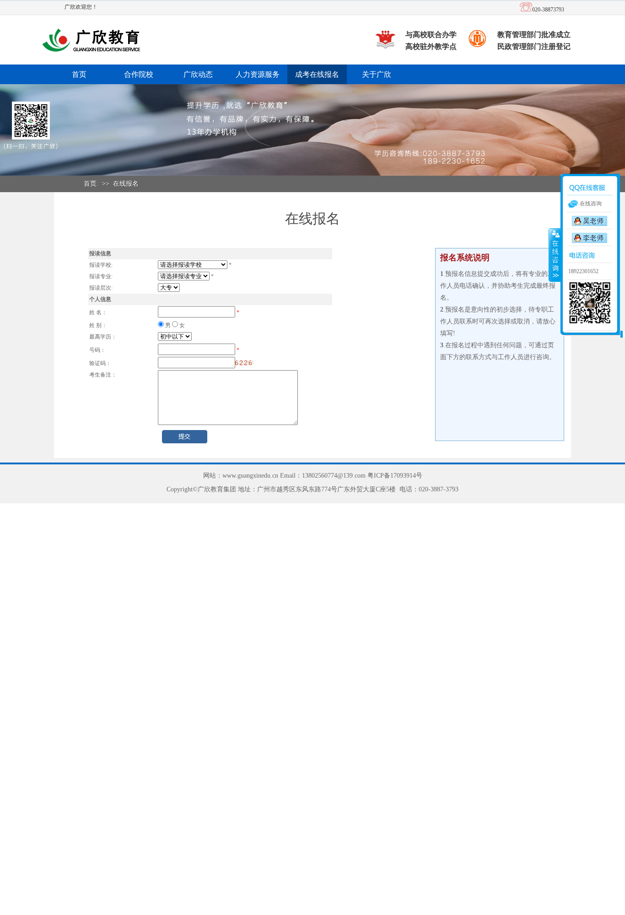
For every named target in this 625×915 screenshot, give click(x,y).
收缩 (555, 255)
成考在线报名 (317, 74)
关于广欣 (376, 74)
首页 (79, 74)
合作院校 (138, 74)
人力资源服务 (258, 74)
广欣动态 (198, 74)
